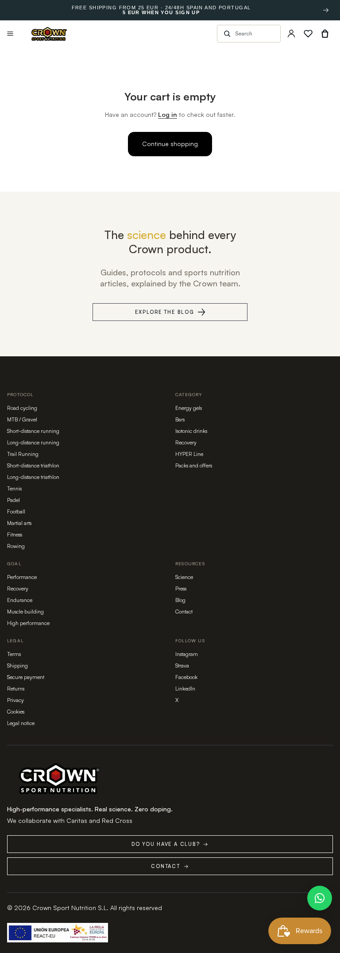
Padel (13, 500)
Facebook (186, 677)
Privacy (15, 700)
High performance (28, 623)
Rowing (16, 546)
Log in (167, 114)
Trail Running (23, 454)
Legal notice (21, 723)
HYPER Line (189, 454)
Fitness (14, 534)
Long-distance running (33, 442)
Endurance (19, 600)
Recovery (186, 442)
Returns (15, 688)
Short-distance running (33, 431)
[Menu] (10, 33)
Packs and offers (193, 465)
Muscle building (25, 611)
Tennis (14, 488)
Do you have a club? (170, 844)
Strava (182, 665)
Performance (22, 577)
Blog (180, 600)
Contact (184, 611)
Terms (14, 654)
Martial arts (19, 523)
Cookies (15, 711)
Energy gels (188, 408)
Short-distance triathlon (33, 465)
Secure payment (25, 677)
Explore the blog (164, 312)
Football (16, 511)
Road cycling (22, 408)
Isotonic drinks (191, 431)
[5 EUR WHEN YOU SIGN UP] (326, 10)
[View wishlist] (308, 33)
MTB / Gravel (22, 419)
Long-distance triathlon (33, 477)
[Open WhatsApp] (319, 898)
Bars (180, 419)
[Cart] (325, 33)
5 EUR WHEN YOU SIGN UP (161, 12)
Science (184, 577)
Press (180, 588)
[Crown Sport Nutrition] (49, 34)
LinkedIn (185, 688)
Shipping (17, 665)
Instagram (186, 654)
